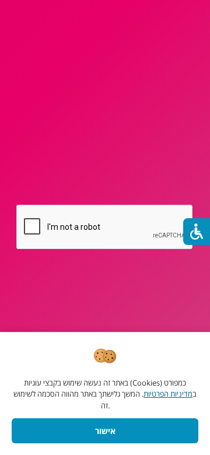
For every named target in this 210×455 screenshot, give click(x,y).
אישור (105, 430)
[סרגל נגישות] (196, 231)
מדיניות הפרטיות (168, 393)
